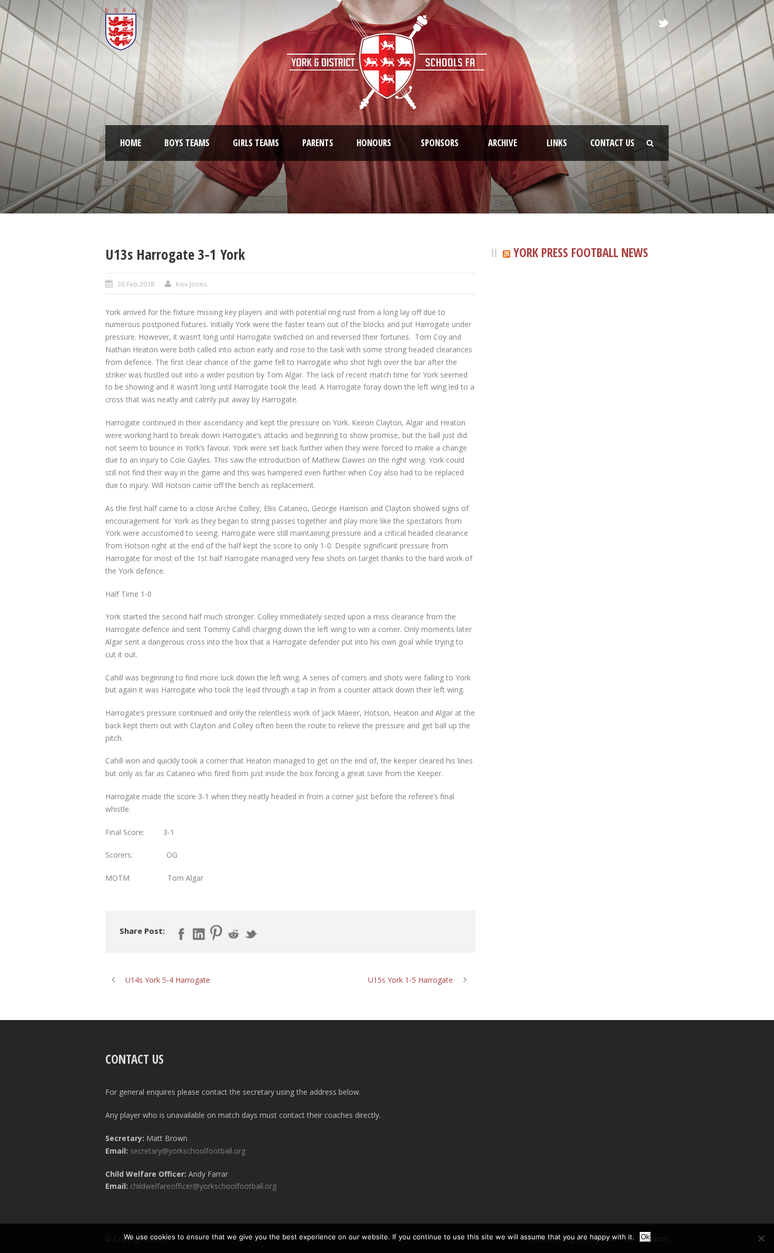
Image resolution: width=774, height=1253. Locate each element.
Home (130, 143)
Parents (317, 143)
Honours (373, 143)
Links (557, 143)
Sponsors (440, 143)
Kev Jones (191, 284)
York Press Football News (580, 252)
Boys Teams (187, 143)
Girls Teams (256, 143)
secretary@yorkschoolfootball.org (187, 1151)
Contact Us (612, 143)
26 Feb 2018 (135, 284)
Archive (502, 143)
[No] (761, 1238)
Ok (645, 1237)
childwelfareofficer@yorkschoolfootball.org (203, 1186)
